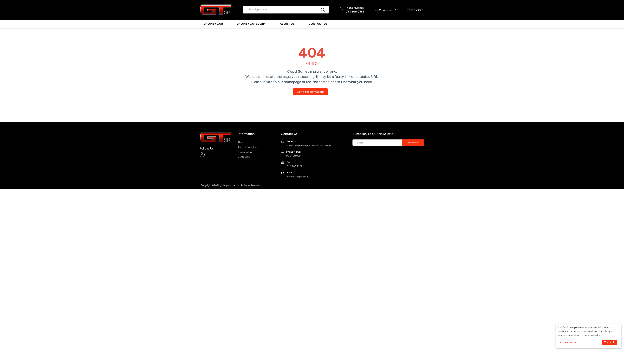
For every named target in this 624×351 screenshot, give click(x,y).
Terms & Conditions (248, 147)
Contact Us (244, 157)
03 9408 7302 (294, 166)
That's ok (609, 342)
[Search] (326, 8)
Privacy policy (245, 152)
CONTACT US (318, 24)
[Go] (413, 142)
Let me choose (567, 342)
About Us (242, 142)
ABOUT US (287, 24)
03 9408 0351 (354, 11)
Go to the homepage (310, 92)
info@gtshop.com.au (298, 176)
